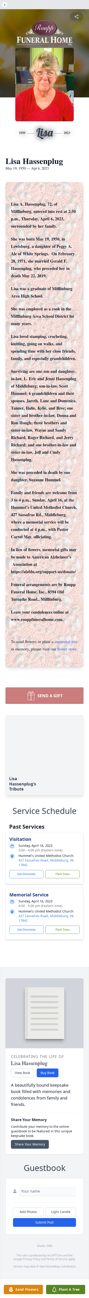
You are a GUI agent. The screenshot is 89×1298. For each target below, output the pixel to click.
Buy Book (48, 1073)
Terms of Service (57, 1259)
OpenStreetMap (49, 1266)
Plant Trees (62, 874)
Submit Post (44, 1222)
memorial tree (66, 641)
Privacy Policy (31, 1259)
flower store (66, 649)
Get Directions (26, 874)
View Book (22, 1073)
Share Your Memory (30, 1144)
